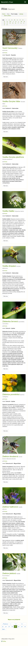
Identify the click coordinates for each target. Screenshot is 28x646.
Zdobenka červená (10, 321)
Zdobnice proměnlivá (10, 394)
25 (9, 626)
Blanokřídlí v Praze (7, 2)
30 (25, 626)
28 (18, 626)
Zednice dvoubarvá (10, 456)
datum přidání (7, 15)
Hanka (5, 52)
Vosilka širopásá (9, 265)
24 (6, 626)
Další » (4, 629)
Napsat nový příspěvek (14, 619)
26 (12, 626)
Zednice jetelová (9, 573)
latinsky (21, 14)
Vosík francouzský (9, 48)
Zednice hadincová (10, 506)
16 (21, 624)
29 (21, 626)
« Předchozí (5, 624)
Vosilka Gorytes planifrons (13, 157)
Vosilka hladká (8, 210)
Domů (3, 14)
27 (15, 626)
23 (2, 626)
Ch (10, 21)
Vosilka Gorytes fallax (11, 101)
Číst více (5, 76)
